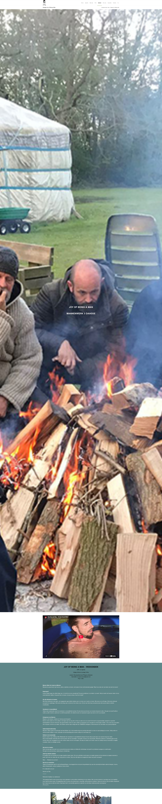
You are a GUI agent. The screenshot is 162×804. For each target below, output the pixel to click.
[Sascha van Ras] (44, 3)
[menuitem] (82, 3)
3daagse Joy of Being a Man (49, 7)
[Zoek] (118, 3)
